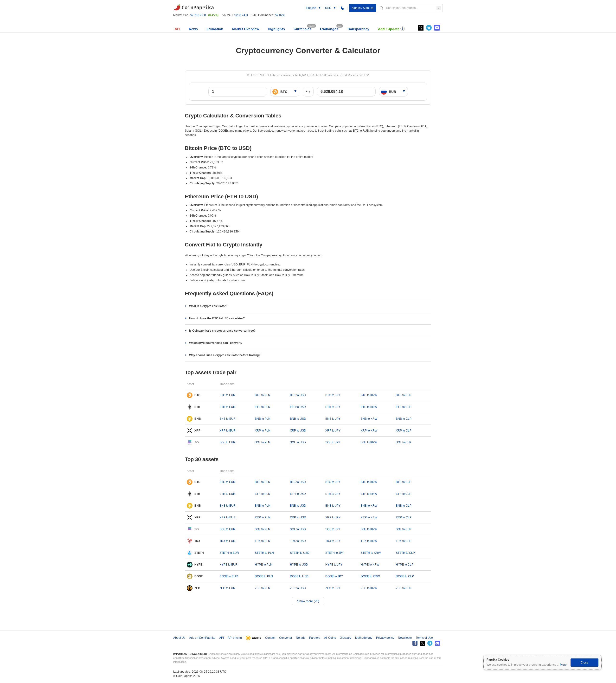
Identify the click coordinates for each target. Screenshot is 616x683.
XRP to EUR (227, 430)
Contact (270, 637)
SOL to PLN (262, 442)
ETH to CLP (403, 407)
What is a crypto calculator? (208, 306)
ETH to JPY (332, 407)
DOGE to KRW (370, 576)
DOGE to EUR (228, 576)
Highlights (276, 29)
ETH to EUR (227, 407)
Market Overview (245, 29)
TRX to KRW (369, 541)
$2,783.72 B (198, 15)
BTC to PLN (262, 395)
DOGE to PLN (264, 576)
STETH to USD (299, 552)
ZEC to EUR (227, 588)
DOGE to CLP (405, 576)
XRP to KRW (369, 430)
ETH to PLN (262, 407)
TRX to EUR (227, 541)
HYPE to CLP (404, 564)
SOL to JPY (332, 442)
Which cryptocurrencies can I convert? (215, 343)
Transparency (358, 29)
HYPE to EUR (228, 564)
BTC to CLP (403, 395)
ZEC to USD (298, 588)
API (177, 29)
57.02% (280, 15)
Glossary (345, 637)
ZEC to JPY (332, 588)
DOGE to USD (299, 576)
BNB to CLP (403, 418)
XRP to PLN (262, 430)
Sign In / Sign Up (362, 8)
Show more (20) (308, 601)
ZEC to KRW (369, 588)
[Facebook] (414, 643)
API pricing (235, 637)
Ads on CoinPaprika (202, 637)
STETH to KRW (371, 552)
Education (214, 29)
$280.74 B (241, 15)
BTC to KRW (369, 395)
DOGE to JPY (334, 576)
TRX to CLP (403, 541)
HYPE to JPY (333, 564)
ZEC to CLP (403, 588)
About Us (179, 637)
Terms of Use (424, 637)
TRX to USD (298, 541)
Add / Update (388, 29)
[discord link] (437, 28)
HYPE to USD (299, 564)
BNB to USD (298, 418)
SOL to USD (298, 442)
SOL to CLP (403, 442)
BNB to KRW (369, 418)
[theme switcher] (342, 8)
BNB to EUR (227, 418)
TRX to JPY (332, 541)
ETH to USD (298, 407)
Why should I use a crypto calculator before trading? (224, 355)
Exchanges (329, 29)
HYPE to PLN (263, 564)
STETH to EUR (229, 552)
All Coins (330, 637)
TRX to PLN (262, 541)
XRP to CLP (403, 430)
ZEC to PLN (262, 588)
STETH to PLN (264, 552)
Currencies (302, 29)
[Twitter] (421, 28)
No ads (300, 637)
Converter (285, 637)
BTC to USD (298, 395)
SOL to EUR (227, 442)
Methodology (363, 637)
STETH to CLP (405, 552)
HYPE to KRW (370, 564)
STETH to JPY (334, 552)
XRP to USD (298, 430)
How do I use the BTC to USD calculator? (217, 318)
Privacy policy (385, 637)
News (193, 29)
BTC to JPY (332, 395)
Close (584, 662)
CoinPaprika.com (193, 7)
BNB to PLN (262, 418)
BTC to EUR (227, 395)
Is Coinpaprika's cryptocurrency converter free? (222, 330)
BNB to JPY (332, 418)
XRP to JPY (332, 430)
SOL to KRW (369, 442)
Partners (314, 637)
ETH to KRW (369, 407)
